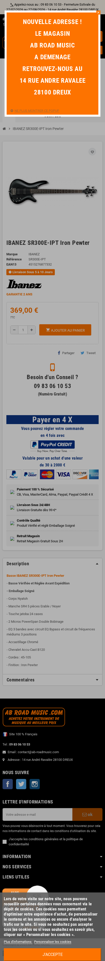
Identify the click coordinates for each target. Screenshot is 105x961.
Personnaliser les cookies (52, 942)
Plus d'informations (18, 942)
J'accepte (53, 954)
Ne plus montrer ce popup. (37, 111)
